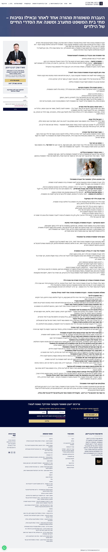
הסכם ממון (50, 461)
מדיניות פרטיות (70, 465)
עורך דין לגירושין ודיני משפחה (39, 3)
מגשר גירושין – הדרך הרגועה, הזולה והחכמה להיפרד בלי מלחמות (39, 446)
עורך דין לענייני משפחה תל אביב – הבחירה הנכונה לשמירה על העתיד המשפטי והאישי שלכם (38, 502)
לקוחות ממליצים (18, 3)
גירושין (51, 439)
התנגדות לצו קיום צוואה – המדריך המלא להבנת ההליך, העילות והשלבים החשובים (39, 523)
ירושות (51, 475)
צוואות (51, 509)
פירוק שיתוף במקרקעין (68, 454)
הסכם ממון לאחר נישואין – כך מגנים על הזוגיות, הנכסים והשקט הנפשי (39, 467)
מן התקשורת (27, 3)
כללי (51, 479)
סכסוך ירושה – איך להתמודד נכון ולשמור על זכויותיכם (39, 495)
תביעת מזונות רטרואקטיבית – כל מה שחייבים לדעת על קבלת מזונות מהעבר (39, 490)
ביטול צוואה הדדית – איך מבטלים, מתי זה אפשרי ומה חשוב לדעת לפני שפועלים (38, 533)
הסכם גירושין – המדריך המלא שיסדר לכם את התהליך (39, 441)
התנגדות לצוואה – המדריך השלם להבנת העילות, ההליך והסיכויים (39, 519)
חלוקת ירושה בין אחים (47, 493)
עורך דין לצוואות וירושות (56, 3)
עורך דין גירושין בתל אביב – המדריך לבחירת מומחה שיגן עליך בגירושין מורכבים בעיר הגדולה (39, 505)
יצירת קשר (4, 3)
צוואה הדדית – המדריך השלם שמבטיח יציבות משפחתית (38, 526)
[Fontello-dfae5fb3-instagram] (12, 452)
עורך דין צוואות (70, 447)
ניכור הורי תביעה (48, 453)
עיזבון (51, 472)
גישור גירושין (49, 443)
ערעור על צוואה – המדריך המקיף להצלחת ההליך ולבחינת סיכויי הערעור (38, 516)
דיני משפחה (49, 455)
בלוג (11, 3)
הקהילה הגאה (49, 477)
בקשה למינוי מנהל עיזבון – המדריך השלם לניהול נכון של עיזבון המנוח (39, 540)
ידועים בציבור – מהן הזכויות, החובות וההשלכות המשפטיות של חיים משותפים (38, 457)
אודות (65, 3)
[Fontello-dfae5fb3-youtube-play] (9, 452)
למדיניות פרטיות (19, 106)
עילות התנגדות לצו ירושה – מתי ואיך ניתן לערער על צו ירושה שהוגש (39, 536)
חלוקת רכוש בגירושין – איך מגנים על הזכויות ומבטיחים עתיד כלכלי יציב (39, 449)
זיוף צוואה (50, 511)
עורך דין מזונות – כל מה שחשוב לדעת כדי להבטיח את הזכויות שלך (39, 484)
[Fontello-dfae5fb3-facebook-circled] (14, 452)
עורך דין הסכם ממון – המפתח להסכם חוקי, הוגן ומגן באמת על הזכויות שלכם (38, 463)
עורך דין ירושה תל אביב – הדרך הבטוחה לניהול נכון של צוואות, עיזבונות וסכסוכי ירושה (39, 498)
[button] (4, 548)
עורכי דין (50, 487)
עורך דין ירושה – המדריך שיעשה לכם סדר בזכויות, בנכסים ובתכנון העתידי (68, 450)
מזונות (51, 481)
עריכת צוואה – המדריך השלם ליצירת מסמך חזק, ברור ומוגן (38, 513)
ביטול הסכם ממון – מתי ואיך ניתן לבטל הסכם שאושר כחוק (38, 470)
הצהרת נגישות (70, 467)
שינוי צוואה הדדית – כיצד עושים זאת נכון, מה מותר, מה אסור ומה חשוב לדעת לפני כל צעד (39, 529)
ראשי (70, 3)
